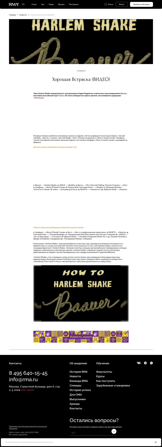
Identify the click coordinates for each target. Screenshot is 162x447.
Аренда (75, 403)
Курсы (100, 376)
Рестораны (73, 4)
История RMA (79, 371)
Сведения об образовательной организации (28, 426)
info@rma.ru (23, 379)
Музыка (61, 4)
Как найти (27, 389)
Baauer (124, 93)
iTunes (61, 96)
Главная (12, 15)
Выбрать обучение (141, 4)
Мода (51, 4)
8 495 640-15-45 (28, 373)
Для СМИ (76, 394)
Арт (42, 4)
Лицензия (13, 428)
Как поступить (105, 380)
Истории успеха (80, 390)
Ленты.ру (39, 98)
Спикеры (75, 385)
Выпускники (78, 399)
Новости (23, 15)
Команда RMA (79, 380)
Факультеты (104, 371)
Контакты (76, 408)
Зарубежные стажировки (113, 385)
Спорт (34, 4)
